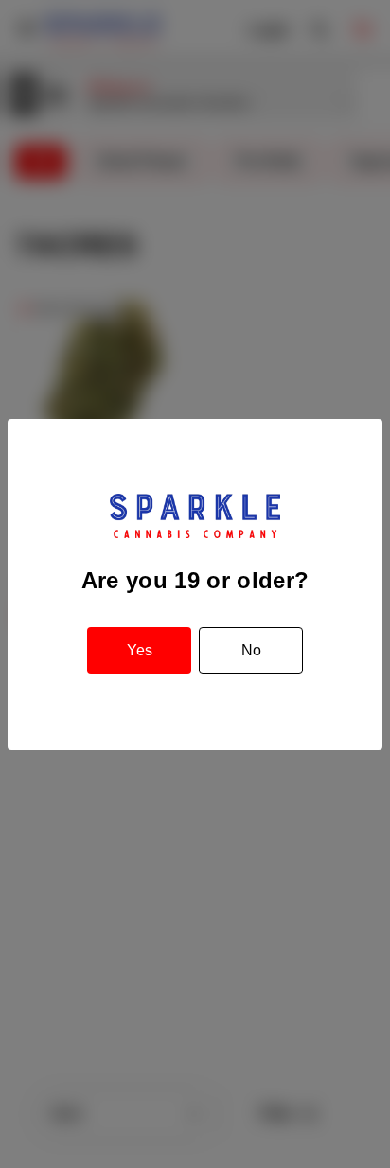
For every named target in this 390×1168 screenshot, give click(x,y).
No (251, 650)
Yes (139, 650)
